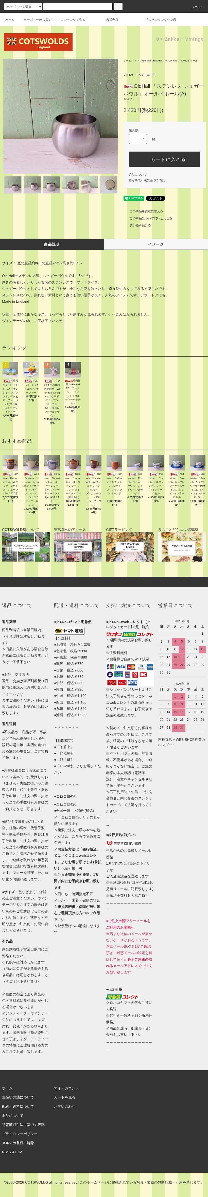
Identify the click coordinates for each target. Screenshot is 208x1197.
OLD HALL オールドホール (182, 60)
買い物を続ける (140, 225)
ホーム (9, 20)
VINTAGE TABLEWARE (149, 60)
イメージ (156, 244)
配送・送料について (18, 1106)
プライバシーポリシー (20, 1134)
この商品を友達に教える (146, 211)
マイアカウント (66, 1088)
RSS (5, 1152)
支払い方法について (18, 1097)
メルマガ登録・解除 (18, 1143)
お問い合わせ (64, 1106)
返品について (138, 174)
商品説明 (52, 244)
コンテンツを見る (73, 20)
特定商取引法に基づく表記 (147, 180)
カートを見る (64, 1097)
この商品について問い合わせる (151, 218)
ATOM (17, 1152)
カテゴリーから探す (37, 20)
